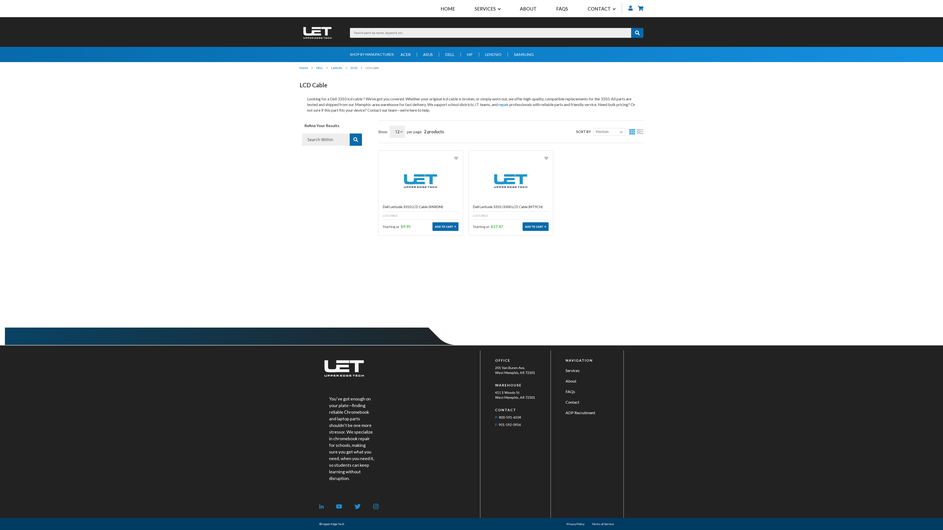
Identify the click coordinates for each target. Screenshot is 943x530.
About (571, 381)
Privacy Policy (575, 524)
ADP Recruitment (580, 412)
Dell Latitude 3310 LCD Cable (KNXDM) (413, 207)
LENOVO (493, 54)
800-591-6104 (510, 417)
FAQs (570, 391)
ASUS (428, 54)
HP (469, 54)
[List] (640, 132)
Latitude (337, 68)
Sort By (583, 132)
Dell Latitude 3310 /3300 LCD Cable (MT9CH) (508, 207)
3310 (354, 68)
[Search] (356, 139)
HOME (448, 8)
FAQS (562, 8)
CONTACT (599, 8)
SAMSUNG (524, 54)
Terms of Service (603, 524)
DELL (449, 54)
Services (573, 370)
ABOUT (528, 8)
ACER (406, 54)
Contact (572, 402)
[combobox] (490, 33)
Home (304, 68)
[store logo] (317, 32)
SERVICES (485, 8)
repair (504, 104)
